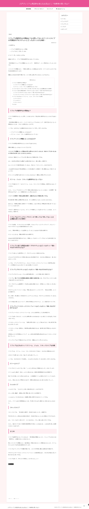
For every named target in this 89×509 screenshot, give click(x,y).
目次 (31, 80)
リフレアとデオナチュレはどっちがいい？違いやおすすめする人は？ (30, 92)
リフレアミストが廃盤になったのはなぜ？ (24, 84)
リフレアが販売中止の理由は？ (20, 82)
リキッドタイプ (18, 102)
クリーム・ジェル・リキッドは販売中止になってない (26, 86)
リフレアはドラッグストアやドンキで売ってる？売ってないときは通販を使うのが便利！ (32, 88)
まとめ (14, 104)
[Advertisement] (32, 22)
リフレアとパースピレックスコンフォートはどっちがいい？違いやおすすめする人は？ (33, 94)
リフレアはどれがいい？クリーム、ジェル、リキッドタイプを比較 (28, 96)
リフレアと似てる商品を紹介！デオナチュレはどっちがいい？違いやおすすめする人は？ (32, 90)
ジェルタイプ (17, 100)
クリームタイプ (18, 98)
